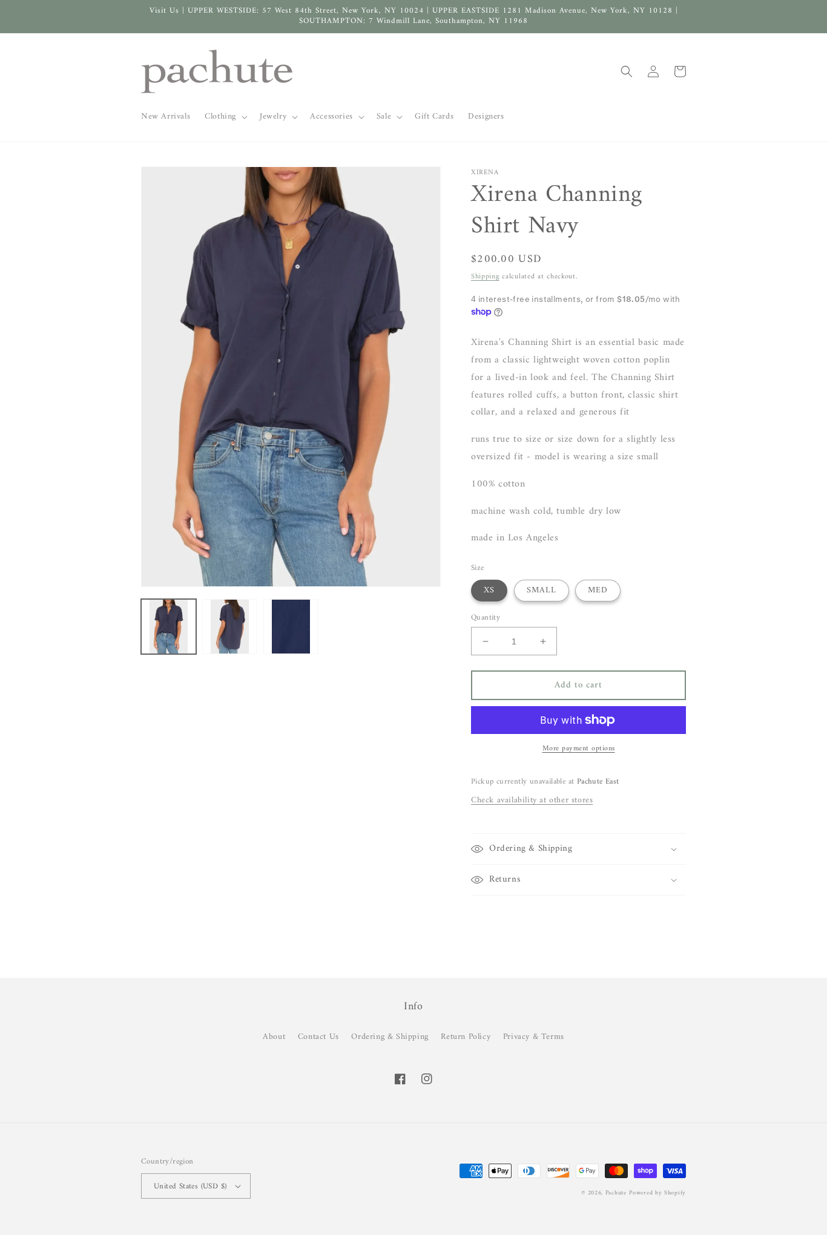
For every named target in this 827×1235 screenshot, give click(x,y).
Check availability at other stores (532, 800)
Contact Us (318, 1036)
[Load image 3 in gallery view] (290, 626)
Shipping (485, 276)
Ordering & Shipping (389, 1036)
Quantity (485, 618)
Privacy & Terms (533, 1036)
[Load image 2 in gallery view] (229, 626)
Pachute (616, 1193)
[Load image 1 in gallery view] (168, 626)
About (274, 1036)
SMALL (541, 590)
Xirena (485, 172)
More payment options (578, 749)
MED (598, 590)
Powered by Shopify (657, 1193)
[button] (224, 116)
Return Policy (465, 1036)
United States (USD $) (190, 1186)
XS (489, 590)
